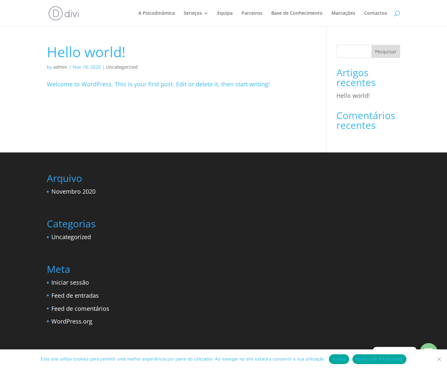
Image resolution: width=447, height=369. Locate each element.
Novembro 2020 (73, 191)
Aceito (339, 358)
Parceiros (251, 13)
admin (60, 67)
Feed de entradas (75, 295)
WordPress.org (71, 321)
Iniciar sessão (70, 282)
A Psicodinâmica (156, 13)
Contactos (375, 13)
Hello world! (86, 52)
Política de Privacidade (379, 358)
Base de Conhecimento (297, 13)
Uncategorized (122, 67)
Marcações (343, 13)
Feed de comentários (80, 308)
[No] (439, 359)
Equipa (225, 13)
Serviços (193, 13)
